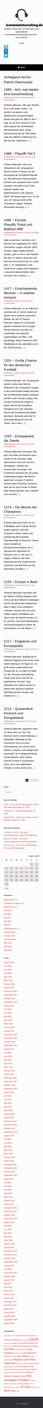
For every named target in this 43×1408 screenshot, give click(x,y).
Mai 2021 (7, 1190)
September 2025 (10, 1002)
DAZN (33, 1339)
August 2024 (9, 1049)
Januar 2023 (9, 1118)
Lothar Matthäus (22, 1356)
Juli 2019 (7, 1269)
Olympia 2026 (9, 936)
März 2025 (8, 1024)
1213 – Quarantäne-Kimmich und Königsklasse (19, 713)
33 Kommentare (9, 100)
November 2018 (10, 1273)
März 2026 (8, 980)
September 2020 (10, 1219)
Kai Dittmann (29, 1353)
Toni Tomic (16, 1387)
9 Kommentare (9, 375)
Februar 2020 (9, 1244)
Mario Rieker (34, 1363)
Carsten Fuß (20, 1335)
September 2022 (10, 1132)
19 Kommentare (9, 723)
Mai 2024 (7, 1060)
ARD (13, 1335)
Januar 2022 (9, 1161)
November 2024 (10, 1038)
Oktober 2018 (9, 1276)
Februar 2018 (9, 1294)
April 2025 (8, 1020)
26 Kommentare (9, 159)
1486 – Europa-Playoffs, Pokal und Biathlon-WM (18, 224)
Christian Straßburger (12, 1340)
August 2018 (9, 1280)
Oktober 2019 (9, 1258)
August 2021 (9, 1179)
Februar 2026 (9, 984)
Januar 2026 (9, 988)
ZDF (17, 1391)
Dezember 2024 (10, 1035)
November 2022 (10, 1125)
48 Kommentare (9, 587)
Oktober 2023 (9, 1085)
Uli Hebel (25, 1386)
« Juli (6, 888)
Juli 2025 (7, 1009)
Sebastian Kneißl (19, 1376)
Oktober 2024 (9, 1042)
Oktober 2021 (9, 1172)
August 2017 (9, 1309)
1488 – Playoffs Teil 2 (19, 153)
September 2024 (10, 1045)
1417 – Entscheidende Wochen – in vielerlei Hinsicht (20, 293)
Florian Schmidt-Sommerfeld (22, 1343)
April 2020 (8, 1237)
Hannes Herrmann (19, 1346)
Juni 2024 (8, 1056)
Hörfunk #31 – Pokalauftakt (15, 811)
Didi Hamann (7, 1343)
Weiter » (35, 780)
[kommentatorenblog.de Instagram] (6, 51)
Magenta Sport (21, 1359)
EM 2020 (7, 914)
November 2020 (10, 1211)
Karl (33, 157)
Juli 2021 (7, 1182)
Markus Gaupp (8, 1366)
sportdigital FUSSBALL (17, 1380)
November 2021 (10, 1168)
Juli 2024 (7, 1053)
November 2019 (10, 1255)
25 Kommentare (9, 446)
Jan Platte (9, 1349)
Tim (33, 444)
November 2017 (10, 1305)
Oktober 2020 (9, 1215)
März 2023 (8, 1110)
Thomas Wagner (24, 1384)
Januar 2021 (9, 1204)
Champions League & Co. (14, 903)
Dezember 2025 (10, 991)
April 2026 (8, 977)
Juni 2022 (8, 1143)
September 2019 (10, 1262)
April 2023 (8, 1107)
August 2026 (9, 962)
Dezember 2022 (10, 1121)
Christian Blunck (31, 1335)
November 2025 (10, 995)
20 (21, 876)
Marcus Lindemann (23, 1363)
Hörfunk (7, 925)
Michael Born (8, 1369)
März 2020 (8, 1240)
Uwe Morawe (35, 1387)
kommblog (35, 232)
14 (27, 872)
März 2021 (8, 1197)
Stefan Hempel (13, 1384)
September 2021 (10, 1175)
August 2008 (9, 1323)
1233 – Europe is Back (20, 582)
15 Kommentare (9, 517)
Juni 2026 (8, 970)
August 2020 (9, 1222)
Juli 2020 (7, 1226)
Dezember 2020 (10, 1208)
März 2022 (8, 1154)
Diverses (7, 910)
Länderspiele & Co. (12, 929)
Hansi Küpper (33, 1346)
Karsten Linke (9, 1356)
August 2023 (9, 1092)
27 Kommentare (10, 235)
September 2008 (10, 1320)
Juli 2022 (7, 1139)
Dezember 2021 (10, 1164)
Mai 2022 (7, 1146)
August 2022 (9, 1136)
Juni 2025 (8, 1013)
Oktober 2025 (9, 998)
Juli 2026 (7, 966)
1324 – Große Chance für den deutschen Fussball (20, 365)
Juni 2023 (8, 1100)
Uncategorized (10, 939)
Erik (34, 721)
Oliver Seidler (31, 1369)
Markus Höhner (17, 1366)
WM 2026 (8, 950)
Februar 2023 (9, 1114)
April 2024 (8, 1063)
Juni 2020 (8, 1229)
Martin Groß (28, 1366)
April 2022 (8, 1150)
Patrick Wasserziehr (10, 1372)
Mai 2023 (7, 1103)
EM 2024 (7, 918)
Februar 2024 (9, 1071)
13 (21, 872)
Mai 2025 (7, 1016)
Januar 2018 (9, 1298)
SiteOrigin (25, 1403)
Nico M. (31, 97)
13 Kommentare (9, 651)
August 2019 (9, 1266)
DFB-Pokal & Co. (11, 907)
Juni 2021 (8, 1186)
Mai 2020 (7, 1233)
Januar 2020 (9, 1247)
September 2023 (10, 1089)
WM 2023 (8, 947)
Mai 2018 (7, 1284)
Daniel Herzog (25, 1340)
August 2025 (9, 1006)
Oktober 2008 (9, 1316)
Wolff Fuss (10, 1390)
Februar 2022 (9, 1157)
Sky (29, 1375)
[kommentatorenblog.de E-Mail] (6, 55)
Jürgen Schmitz (18, 1353)
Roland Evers (20, 1372)
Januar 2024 (9, 1074)
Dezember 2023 (10, 1078)
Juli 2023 (7, 1096)
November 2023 (10, 1081)
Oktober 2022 (9, 1128)
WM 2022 (8, 943)
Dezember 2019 (10, 1251)
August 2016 (9, 1312)
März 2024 (8, 1067)
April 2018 (8, 1287)
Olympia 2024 (9, 932)
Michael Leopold (19, 1369)
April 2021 (8, 1193)
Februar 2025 (9, 1027)
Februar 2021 (9, 1201)
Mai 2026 (7, 973)
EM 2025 (7, 921)
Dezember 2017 (10, 1302)
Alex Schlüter (8, 1335)
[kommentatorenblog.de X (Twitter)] (6, 47)
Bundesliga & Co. (11, 900)
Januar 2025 (9, 1031)
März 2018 (8, 1291)
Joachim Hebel (20, 1349)
